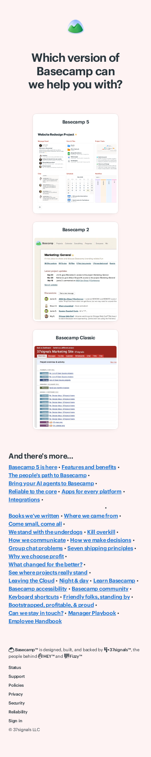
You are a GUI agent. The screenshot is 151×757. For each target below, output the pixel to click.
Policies (16, 685)
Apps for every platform (92, 491)
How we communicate (37, 540)
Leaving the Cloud (32, 580)
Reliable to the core (33, 491)
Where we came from (91, 515)
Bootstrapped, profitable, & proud (51, 604)
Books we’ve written (34, 515)
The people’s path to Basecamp (47, 475)
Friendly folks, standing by (96, 596)
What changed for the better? (45, 564)
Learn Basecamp (114, 580)
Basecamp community (100, 588)
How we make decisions (100, 540)
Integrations (24, 499)
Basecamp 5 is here (33, 467)
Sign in (15, 720)
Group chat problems (36, 548)
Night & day (74, 580)
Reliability (18, 712)
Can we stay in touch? (36, 613)
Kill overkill (101, 531)
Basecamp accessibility (38, 588)
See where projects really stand (48, 572)
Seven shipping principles (100, 548)
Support (17, 676)
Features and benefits (89, 467)
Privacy (16, 694)
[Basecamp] (75, 27)
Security (16, 703)
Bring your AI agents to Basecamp (51, 483)
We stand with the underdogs (45, 531)
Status (15, 667)
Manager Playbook (92, 613)
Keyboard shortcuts (33, 596)
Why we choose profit (36, 556)
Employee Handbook (35, 621)
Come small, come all (35, 523)
